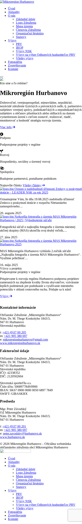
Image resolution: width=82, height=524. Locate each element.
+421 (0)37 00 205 (14, 332)
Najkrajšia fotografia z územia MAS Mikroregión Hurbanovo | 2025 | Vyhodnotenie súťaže (38, 218)
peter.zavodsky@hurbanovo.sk (22, 433)
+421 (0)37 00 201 (14, 426)
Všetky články (32, 185)
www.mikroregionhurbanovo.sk (20, 343)
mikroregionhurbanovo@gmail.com (25, 339)
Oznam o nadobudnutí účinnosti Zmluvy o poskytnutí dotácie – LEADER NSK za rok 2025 (41, 190)
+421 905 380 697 (15, 336)
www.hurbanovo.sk (12, 437)
